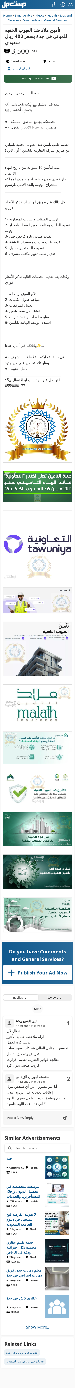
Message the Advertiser (36, 78)
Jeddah (52, 15)
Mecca (39, 15)
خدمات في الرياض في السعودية (25, 1361)
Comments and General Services (44, 20)
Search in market (27, 1148)
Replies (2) (20, 997)
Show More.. (37, 1327)
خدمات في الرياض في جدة (22, 1352)
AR (70, 4)
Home (7, 15)
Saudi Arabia (23, 15)
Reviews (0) (55, 997)
